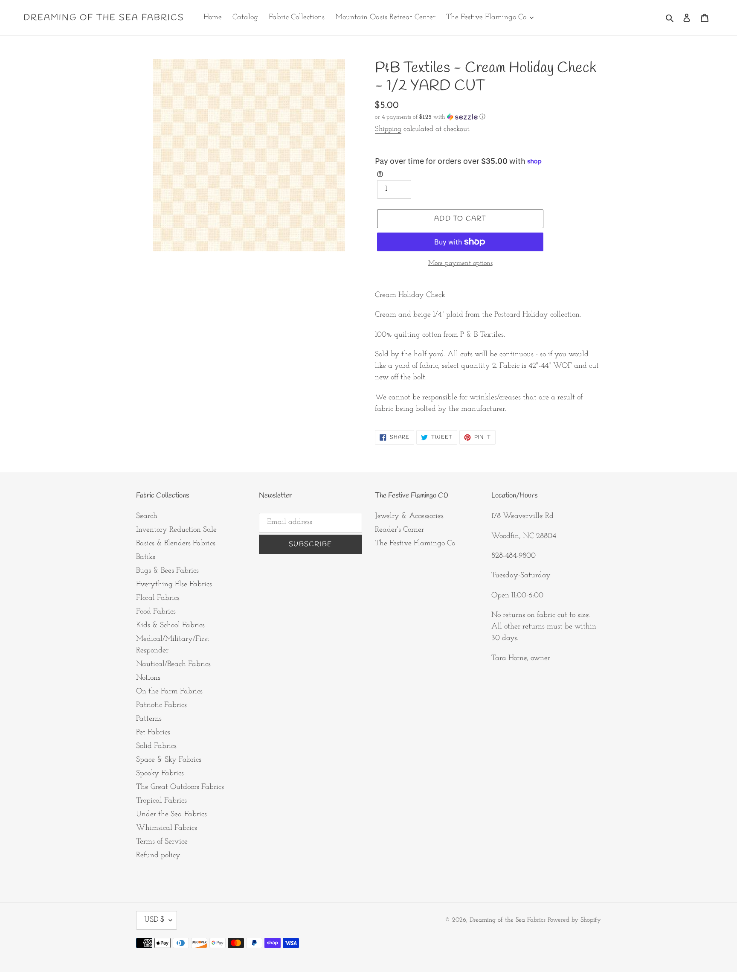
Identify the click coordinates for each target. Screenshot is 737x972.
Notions (148, 678)
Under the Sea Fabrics (171, 814)
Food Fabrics (156, 612)
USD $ (154, 920)
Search (146, 516)
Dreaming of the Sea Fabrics (103, 18)
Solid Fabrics (156, 746)
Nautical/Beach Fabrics (173, 664)
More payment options (460, 263)
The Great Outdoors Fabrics (180, 787)
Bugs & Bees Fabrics (167, 571)
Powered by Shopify (574, 920)
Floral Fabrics (158, 598)
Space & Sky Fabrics (168, 760)
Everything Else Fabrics (174, 584)
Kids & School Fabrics (170, 625)
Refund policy (158, 855)
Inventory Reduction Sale (176, 530)
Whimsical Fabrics (166, 828)
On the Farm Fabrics (169, 692)
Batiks (145, 557)
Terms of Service (162, 842)
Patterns (149, 719)
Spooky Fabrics (160, 773)
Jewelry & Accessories (409, 516)
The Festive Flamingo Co (415, 543)
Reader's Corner (399, 530)
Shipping (388, 129)
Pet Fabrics (153, 732)
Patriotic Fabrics (161, 705)
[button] (430, 117)
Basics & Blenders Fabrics (175, 543)
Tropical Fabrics (161, 801)
